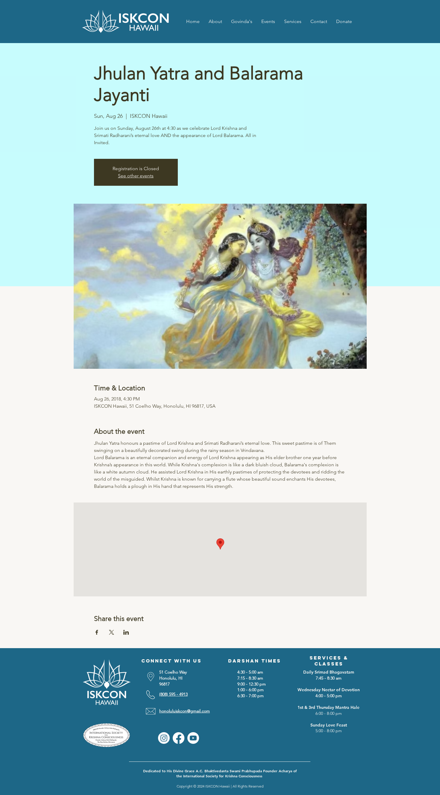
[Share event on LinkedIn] (126, 632)
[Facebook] (178, 738)
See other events (136, 176)
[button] (293, 21)
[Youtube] (193, 738)
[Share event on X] (111, 632)
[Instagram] (164, 738)
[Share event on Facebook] (97, 632)
